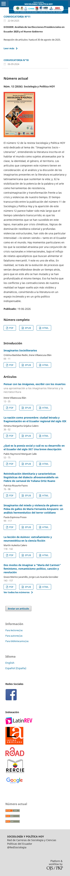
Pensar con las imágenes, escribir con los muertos (35, 388)
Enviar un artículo (18, 608)
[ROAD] (14, 751)
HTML (45, 328)
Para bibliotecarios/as (17, 641)
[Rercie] (15, 765)
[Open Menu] (3, 3)
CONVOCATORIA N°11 (17, 16)
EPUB (27, 328)
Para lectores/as (14, 630)
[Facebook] (11, 694)
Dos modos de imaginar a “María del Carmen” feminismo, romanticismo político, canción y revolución (32, 568)
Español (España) (15, 668)
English (9, 662)
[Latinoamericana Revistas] (14, 735)
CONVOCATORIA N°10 (16, 60)
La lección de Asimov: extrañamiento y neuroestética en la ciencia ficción (28, 538)
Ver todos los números (16, 592)
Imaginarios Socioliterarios (20, 350)
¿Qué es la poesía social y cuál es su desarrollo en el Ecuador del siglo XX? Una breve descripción (34, 447)
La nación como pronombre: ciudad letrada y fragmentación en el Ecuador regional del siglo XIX (35, 419)
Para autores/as (13, 635)
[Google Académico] (14, 780)
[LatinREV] (18, 720)
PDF (11, 328)
